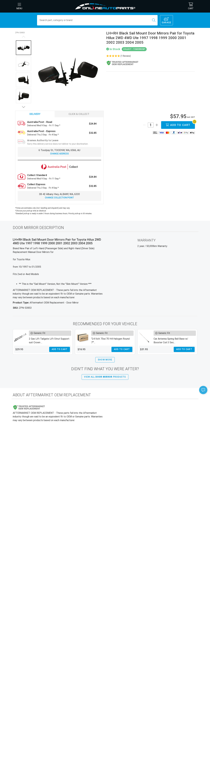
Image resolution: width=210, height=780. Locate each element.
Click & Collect (79, 114)
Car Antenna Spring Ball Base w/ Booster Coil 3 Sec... (171, 340)
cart (191, 8)
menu (19, 8)
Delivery (35, 114)
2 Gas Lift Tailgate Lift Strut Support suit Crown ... (49, 340)
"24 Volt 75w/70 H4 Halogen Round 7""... (110, 340)
